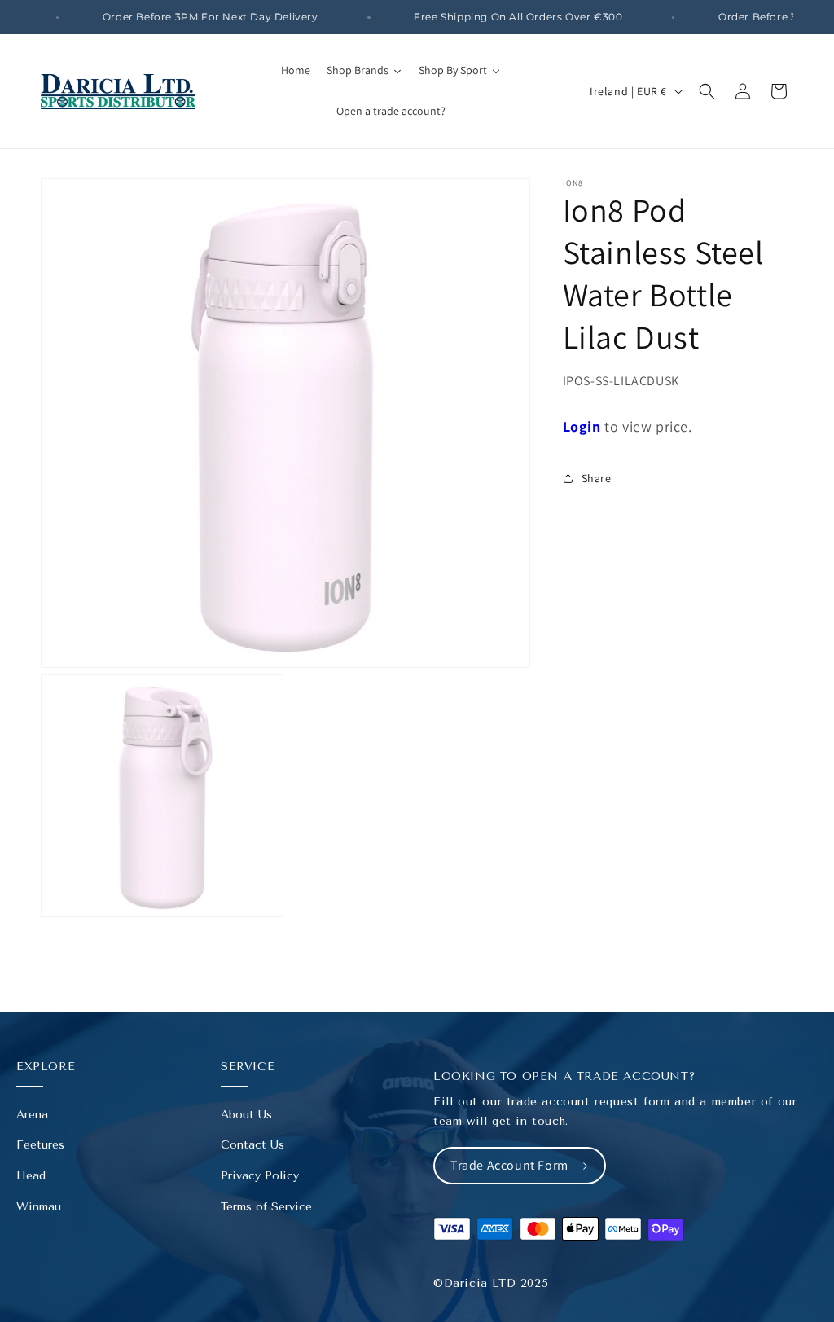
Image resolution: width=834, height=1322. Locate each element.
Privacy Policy (260, 1176)
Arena (32, 1115)
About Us (246, 1115)
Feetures (40, 1145)
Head (31, 1176)
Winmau (38, 1207)
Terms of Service (266, 1207)
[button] (707, 91)
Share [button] (597, 478)
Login (582, 426)
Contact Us (252, 1145)
